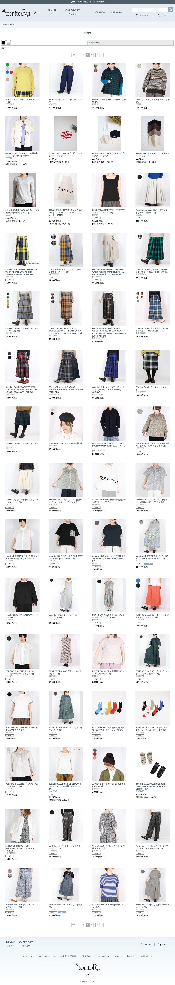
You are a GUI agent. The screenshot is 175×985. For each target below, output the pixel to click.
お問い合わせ (117, 13)
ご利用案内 (100, 13)
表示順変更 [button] (96, 43)
